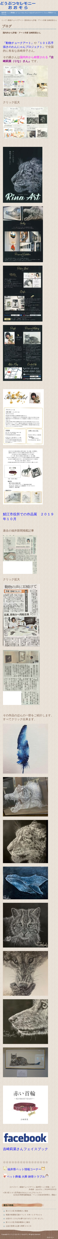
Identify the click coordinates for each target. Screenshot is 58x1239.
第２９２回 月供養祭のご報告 (17, 1211)
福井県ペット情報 (42, 1187)
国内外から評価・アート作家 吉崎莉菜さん (22, 33)
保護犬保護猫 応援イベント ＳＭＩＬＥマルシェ (24, 1215)
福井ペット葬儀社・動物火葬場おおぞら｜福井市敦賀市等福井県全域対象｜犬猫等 (29, 5)
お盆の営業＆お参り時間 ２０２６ (19, 1226)
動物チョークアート (27, 1187)
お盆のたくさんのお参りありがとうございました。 (25, 1218)
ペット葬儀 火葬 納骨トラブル (26, 1176)
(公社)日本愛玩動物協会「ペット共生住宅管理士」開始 (34, 1195)
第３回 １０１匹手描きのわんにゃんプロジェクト (23, 1193)
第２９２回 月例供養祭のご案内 (18, 1222)
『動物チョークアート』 (18, 42)
